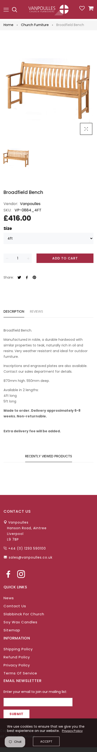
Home (8, 24)
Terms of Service (20, 673)
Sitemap (12, 630)
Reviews (36, 311)
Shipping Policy (18, 649)
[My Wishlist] (82, 9)
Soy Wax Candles (20, 622)
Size (8, 228)
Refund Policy (17, 657)
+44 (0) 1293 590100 (27, 548)
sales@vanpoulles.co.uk (31, 557)
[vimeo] (34, 278)
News (9, 597)
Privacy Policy (17, 665)
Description (14, 311)
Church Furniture (35, 24)
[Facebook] (27, 278)
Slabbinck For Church (24, 614)
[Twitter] (19, 278)
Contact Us (15, 605)
